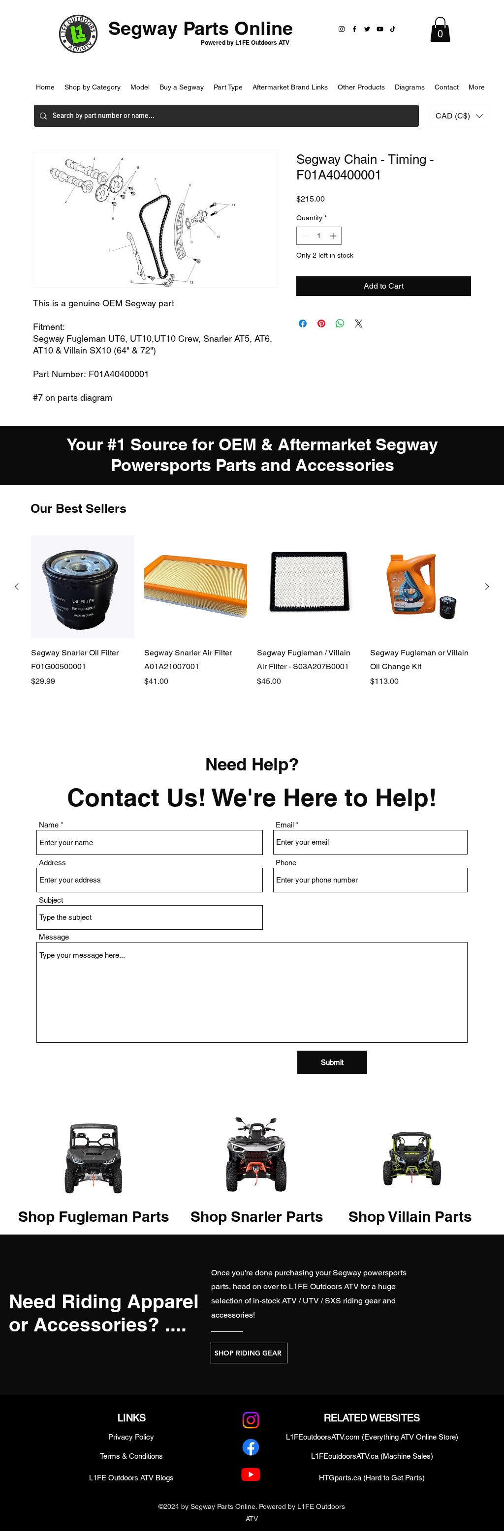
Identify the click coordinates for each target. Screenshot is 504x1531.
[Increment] (334, 235)
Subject (51, 900)
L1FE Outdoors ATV (324, 1286)
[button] (440, 29)
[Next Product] (487, 586)
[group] (252, 625)
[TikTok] (393, 29)
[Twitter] (367, 29)
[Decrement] (304, 235)
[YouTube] (380, 29)
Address (52, 862)
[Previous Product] (17, 586)
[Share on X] (359, 323)
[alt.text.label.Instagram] (251, 1420)
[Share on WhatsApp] (340, 323)
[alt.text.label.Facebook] (251, 1447)
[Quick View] (82, 587)
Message (54, 937)
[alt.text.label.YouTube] (251, 1474)
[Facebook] (354, 29)
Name (49, 824)
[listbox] (459, 116)
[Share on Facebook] (303, 323)
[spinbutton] (319, 235)
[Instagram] (342, 29)
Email (285, 824)
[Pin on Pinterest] (321, 323)
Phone (286, 862)
